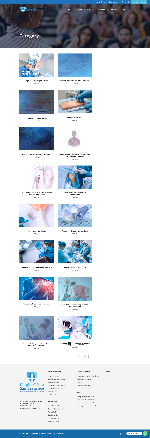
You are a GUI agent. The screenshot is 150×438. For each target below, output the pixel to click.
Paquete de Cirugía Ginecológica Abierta (37, 268)
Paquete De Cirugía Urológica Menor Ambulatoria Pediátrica (36, 345)
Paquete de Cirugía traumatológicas (36, 304)
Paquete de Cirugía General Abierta (75, 231)
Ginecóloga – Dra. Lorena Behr (87, 406)
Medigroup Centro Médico (85, 397)
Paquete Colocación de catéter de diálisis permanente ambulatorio (75, 155)
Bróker (105, 2)
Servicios (101, 10)
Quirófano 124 (53, 415)
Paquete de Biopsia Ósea (37, 231)
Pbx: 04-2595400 (53, 406)
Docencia (113, 10)
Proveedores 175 (53, 418)
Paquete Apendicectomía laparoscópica (75, 81)
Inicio (69, 10)
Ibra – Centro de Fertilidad (85, 403)
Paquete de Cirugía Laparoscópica (75, 268)
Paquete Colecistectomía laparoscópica (36, 155)
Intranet (79, 382)
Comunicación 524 (54, 421)
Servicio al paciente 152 (55, 409)
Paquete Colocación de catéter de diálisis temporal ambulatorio (37, 194)
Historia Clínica (53, 376)
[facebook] (122, 2)
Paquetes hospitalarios (84, 10)
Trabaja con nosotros (84, 379)
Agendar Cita (52, 391)
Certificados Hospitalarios (56, 379)
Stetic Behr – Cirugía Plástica (86, 400)
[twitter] (125, 2)
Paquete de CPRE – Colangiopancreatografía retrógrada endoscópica (75, 344)
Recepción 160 (52, 412)
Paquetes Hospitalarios (84, 385)
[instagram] (128, 2)
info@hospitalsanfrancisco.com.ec (30, 408)
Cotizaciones (52, 394)
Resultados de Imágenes (56, 388)
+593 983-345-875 (25, 406)
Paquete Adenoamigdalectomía (37, 81)
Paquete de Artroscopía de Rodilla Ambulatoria (75, 194)
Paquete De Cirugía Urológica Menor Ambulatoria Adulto (75, 306)
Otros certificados (54, 382)
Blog (123, 10)
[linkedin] (123, 433)
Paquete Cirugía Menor (75, 117)
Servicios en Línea (139, 2)
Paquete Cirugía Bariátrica (37, 118)
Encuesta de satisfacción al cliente (88, 376)
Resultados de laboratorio (56, 385)
